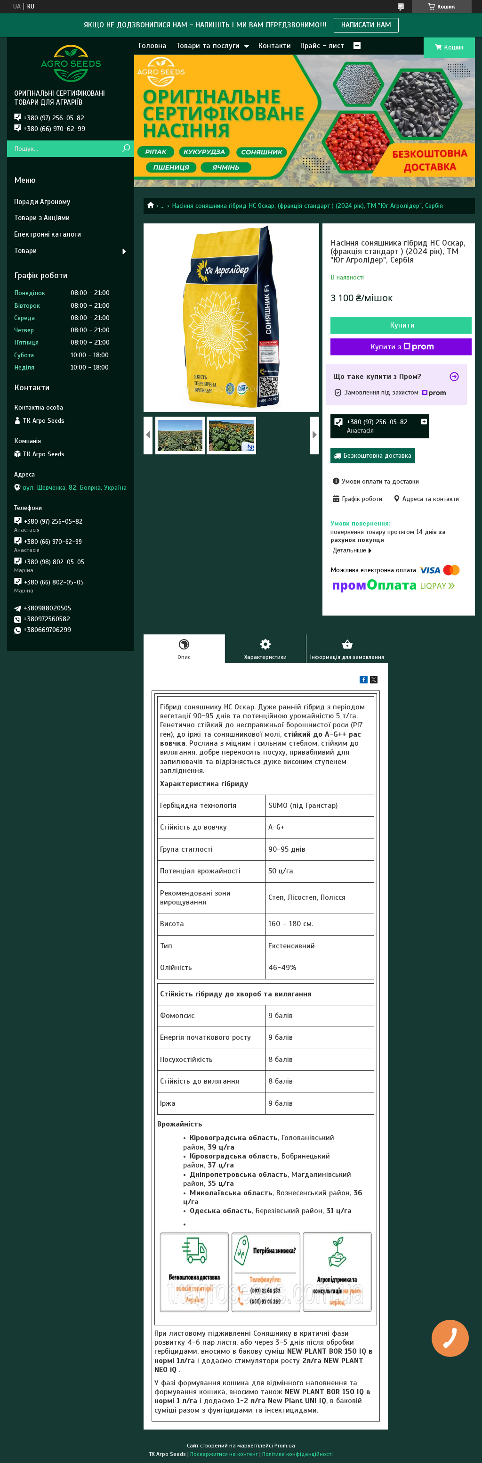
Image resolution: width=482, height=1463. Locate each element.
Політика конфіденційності (297, 1454)
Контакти (274, 45)
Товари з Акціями (42, 218)
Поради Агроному (42, 201)
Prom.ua (284, 1445)
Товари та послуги (208, 45)
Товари (25, 251)
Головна (153, 45)
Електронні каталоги (47, 234)
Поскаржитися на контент (224, 1454)
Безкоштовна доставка (377, 456)
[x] (374, 681)
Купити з (386, 347)
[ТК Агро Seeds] (70, 63)
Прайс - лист (322, 45)
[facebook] (364, 681)
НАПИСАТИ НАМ (366, 25)
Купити (402, 325)
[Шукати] (126, 148)
